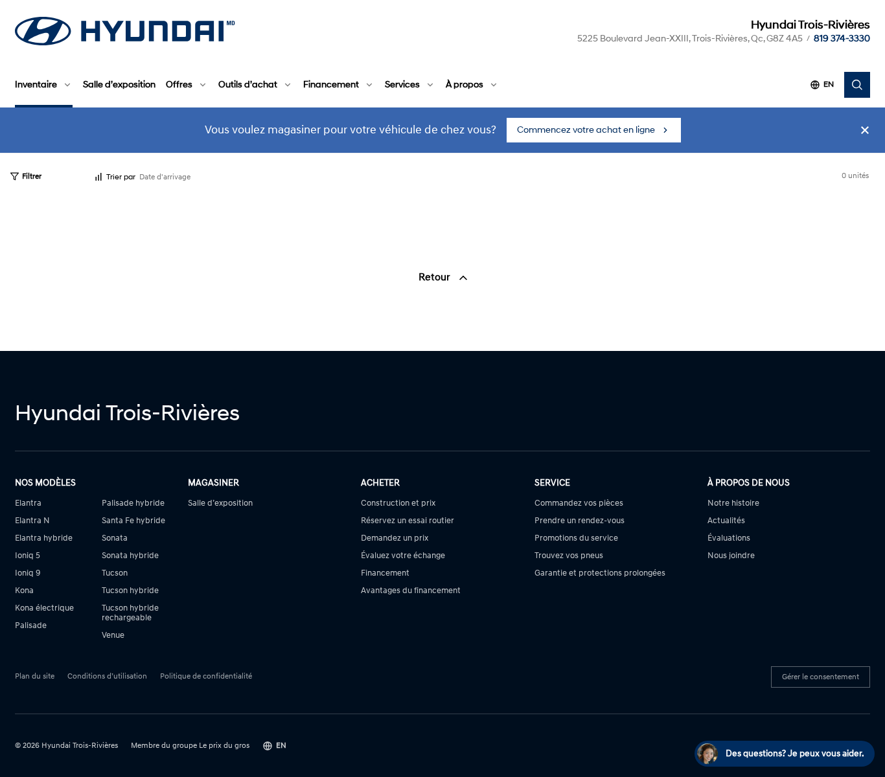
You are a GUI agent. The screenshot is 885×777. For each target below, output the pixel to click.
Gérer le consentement (820, 677)
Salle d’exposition (119, 84)
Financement (331, 84)
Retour (436, 277)
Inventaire (36, 84)
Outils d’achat (247, 84)
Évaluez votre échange (403, 556)
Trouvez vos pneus (568, 556)
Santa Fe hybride (133, 521)
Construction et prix (398, 503)
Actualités (726, 521)
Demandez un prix (394, 538)
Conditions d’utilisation (107, 676)
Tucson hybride (130, 591)
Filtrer (31, 176)
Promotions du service (576, 538)
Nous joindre (731, 556)
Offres (179, 84)
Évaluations (728, 538)
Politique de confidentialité (206, 676)
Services (402, 84)
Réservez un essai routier (407, 521)
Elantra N (32, 521)
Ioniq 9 (28, 573)
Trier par (120, 177)
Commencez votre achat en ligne (586, 129)
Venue (113, 635)
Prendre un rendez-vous (579, 521)
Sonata (115, 538)
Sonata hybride (130, 556)
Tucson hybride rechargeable (130, 613)
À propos (464, 84)
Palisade (31, 626)
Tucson (115, 573)
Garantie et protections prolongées (599, 573)
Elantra (28, 503)
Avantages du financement (411, 591)
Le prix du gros (224, 745)
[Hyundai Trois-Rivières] (125, 31)
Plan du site (34, 676)
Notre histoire (733, 503)
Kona (24, 591)
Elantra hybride (44, 538)
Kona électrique (44, 608)
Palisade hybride (133, 503)
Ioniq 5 (27, 556)
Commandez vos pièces (578, 503)
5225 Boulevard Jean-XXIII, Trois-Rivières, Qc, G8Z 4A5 (690, 38)
